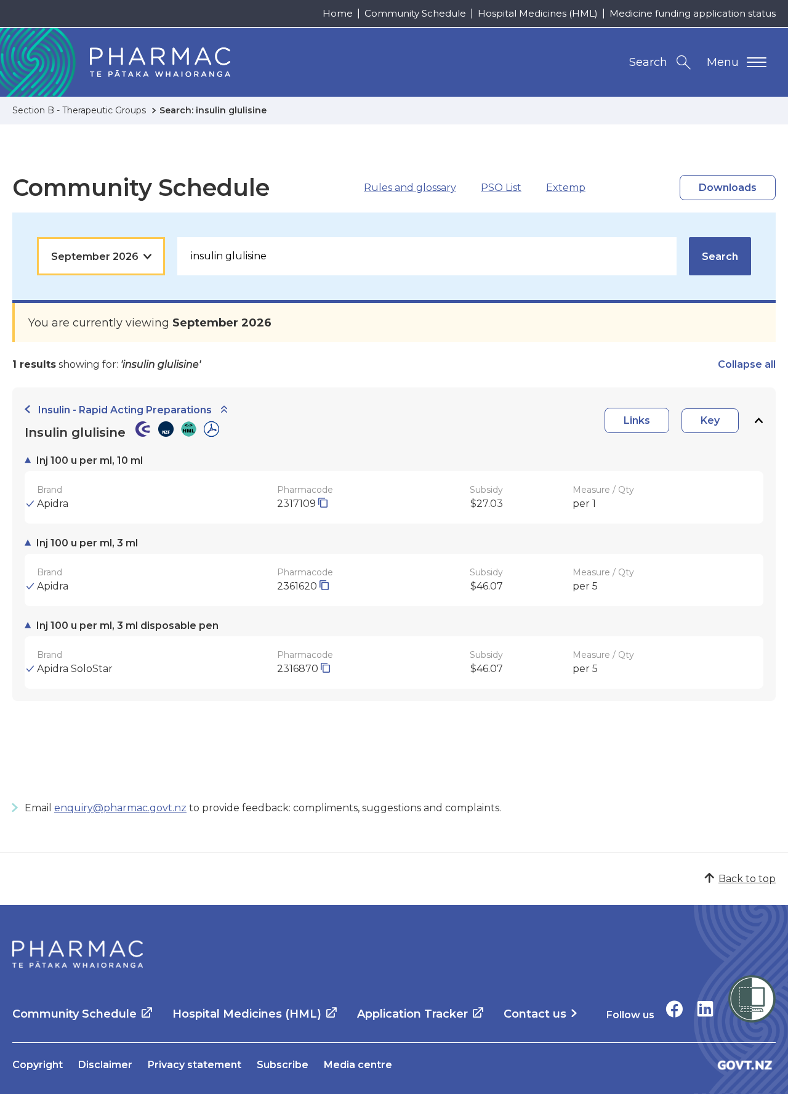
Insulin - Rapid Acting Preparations (125, 410)
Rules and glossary (410, 187)
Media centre (358, 1065)
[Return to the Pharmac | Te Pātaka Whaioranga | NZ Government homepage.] (77, 954)
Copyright (37, 1065)
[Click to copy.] (323, 503)
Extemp (565, 187)
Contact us (535, 1014)
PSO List (501, 187)
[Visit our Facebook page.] (674, 1008)
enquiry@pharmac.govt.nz (120, 808)
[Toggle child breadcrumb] (224, 410)
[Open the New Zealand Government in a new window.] (745, 1065)
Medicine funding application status (692, 13)
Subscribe (282, 1065)
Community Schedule (415, 13)
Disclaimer (105, 1065)
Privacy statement (194, 1065)
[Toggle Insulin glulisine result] (758, 420)
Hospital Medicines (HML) (538, 13)
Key (710, 420)
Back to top (747, 879)
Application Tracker (412, 1014)
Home (338, 13)
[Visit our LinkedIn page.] (705, 1008)
